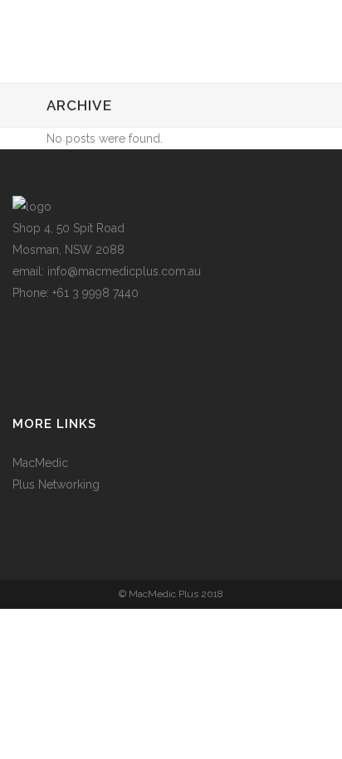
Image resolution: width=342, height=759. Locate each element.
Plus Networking (56, 484)
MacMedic (40, 463)
